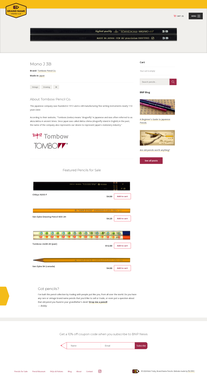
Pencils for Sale (21, 371)
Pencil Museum (38, 371)
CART (180, 16)
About (78, 371)
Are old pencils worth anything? (155, 150)
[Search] (173, 82)
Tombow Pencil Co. (46, 70)
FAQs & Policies (56, 371)
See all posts (151, 160)
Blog (70, 371)
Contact (89, 371)
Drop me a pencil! (98, 302)
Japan (42, 75)
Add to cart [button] (122, 196)
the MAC (191, 371)
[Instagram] (100, 371)
